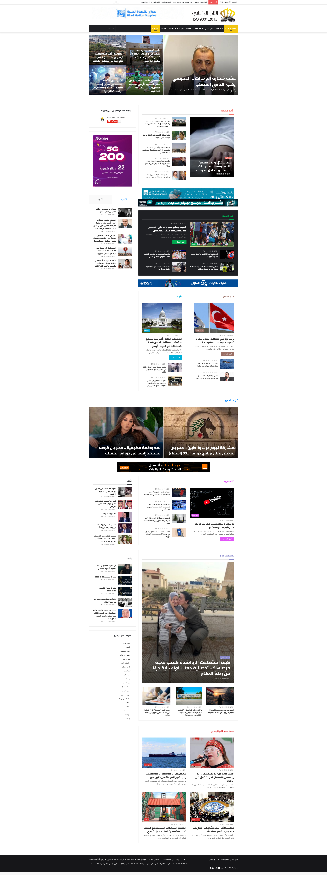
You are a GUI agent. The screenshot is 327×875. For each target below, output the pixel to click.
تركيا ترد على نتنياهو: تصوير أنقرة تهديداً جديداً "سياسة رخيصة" (215, 341)
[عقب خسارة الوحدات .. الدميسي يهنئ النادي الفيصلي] (201, 65)
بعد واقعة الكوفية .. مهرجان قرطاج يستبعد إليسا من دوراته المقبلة (129, 450)
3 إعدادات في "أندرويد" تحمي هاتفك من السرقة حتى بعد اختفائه (157, 493)
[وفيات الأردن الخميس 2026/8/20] (125, 591)
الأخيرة (124, 199)
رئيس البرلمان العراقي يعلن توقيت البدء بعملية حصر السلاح (206, 377)
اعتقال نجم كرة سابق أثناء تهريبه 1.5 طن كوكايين (157, 268)
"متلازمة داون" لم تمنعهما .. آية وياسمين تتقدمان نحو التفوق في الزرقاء (214, 777)
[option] (163, 65)
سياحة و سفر (125, 683)
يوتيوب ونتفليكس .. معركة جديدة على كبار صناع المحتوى (214, 526)
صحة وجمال (126, 687)
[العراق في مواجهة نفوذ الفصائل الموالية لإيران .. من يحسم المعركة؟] (220, 696)
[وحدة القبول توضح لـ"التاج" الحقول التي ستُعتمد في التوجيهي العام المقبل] (156, 696)
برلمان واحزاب (198, 28)
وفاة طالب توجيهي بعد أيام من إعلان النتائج (105, 601)
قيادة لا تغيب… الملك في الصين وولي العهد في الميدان (105, 504)
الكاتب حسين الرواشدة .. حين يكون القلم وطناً (106, 526)
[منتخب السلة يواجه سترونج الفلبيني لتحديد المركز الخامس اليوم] (179, 254)
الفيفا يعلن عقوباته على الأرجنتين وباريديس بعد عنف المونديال (167, 229)
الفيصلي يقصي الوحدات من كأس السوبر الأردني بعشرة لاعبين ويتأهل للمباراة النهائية (144, 86)
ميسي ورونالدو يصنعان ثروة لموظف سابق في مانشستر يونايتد (204, 268)
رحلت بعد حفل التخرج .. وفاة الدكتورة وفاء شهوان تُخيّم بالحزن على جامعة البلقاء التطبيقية (104, 614)
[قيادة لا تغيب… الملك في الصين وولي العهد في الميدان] (125, 504)
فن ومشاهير (126, 695)
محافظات (127, 703)
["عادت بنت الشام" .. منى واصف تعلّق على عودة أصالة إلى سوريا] (179, 175)
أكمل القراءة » (179, 242)
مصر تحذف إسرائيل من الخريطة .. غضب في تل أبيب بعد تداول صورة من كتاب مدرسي (156, 150)
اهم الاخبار (127, 659)
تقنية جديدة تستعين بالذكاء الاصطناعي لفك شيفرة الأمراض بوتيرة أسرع (158, 507)
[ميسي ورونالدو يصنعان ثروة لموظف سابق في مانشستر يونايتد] (227, 267)
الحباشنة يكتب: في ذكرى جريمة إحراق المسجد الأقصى (105, 491)
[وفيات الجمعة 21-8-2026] (125, 580)
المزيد (156, 28)
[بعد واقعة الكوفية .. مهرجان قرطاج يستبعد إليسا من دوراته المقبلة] (126, 432)
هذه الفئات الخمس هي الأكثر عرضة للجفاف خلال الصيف (156, 136)
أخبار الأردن (219, 28)
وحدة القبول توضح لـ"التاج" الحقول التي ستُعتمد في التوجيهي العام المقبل (157, 712)
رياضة (177, 28)
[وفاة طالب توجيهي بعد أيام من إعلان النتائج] (125, 602)
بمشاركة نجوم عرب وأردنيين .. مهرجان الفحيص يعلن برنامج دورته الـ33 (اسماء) (202, 450)
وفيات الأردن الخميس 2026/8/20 (107, 589)
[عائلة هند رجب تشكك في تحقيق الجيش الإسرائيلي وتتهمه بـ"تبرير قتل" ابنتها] (125, 263)
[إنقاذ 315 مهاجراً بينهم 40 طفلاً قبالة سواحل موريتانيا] (227, 364)
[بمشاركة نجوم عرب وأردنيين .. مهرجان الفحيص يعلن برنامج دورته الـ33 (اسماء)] (201, 432)
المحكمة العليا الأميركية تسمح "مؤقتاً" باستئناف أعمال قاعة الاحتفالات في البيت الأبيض (164, 342)
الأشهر (100, 199)
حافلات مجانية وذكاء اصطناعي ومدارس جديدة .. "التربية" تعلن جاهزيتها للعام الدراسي (145, 55)
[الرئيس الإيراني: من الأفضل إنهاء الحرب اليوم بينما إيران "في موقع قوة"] (179, 161)
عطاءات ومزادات (167, 28)
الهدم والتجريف (109, 513)
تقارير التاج (125, 864)
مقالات (128, 707)
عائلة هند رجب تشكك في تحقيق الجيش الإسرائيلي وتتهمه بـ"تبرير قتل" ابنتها (105, 263)
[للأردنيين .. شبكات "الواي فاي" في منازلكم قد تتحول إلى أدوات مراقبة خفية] (179, 518)
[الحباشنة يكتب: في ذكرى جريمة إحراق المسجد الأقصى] (125, 492)
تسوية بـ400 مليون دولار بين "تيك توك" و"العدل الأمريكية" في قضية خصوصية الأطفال (156, 124)
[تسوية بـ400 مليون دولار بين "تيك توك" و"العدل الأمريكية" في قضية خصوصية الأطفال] (179, 121)
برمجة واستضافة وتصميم (229, 868)
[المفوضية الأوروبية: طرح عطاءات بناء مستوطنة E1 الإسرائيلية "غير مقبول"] (125, 251)
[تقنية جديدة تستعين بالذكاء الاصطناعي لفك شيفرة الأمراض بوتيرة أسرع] (179, 505)
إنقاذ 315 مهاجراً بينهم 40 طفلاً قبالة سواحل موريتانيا (207, 365)
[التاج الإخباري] (214, 14)
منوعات (128, 714)
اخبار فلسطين (125, 651)
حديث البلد (127, 675)
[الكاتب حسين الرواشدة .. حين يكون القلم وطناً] (125, 528)
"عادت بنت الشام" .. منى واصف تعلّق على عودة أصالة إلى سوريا (158, 176)
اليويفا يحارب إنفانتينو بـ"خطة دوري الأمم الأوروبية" (204, 255)
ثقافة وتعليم (126, 667)
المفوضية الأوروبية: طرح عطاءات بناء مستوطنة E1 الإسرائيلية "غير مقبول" (106, 250)
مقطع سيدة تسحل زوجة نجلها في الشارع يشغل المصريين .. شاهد (154, 369)
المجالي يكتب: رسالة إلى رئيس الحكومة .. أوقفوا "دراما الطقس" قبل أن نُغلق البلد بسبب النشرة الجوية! (104, 224)
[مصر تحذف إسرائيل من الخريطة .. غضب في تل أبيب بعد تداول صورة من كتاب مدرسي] (179, 148)
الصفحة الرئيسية (231, 28)
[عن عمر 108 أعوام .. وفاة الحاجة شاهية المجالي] (125, 569)
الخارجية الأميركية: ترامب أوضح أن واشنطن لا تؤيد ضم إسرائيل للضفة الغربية (108, 57)
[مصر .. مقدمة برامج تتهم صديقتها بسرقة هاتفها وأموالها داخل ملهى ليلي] (175, 381)
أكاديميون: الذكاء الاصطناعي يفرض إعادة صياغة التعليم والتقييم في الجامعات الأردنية (107, 86)
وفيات (128, 718)
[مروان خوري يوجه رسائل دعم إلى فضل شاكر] (125, 212)
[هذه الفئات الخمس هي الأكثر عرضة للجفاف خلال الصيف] (179, 135)
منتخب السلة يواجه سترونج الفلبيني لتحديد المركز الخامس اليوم (156, 255)
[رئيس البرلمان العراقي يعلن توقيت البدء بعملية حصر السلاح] (227, 376)
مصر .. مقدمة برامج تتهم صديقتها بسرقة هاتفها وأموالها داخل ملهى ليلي (156, 383)
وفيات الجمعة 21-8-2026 (105, 577)
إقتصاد (128, 647)
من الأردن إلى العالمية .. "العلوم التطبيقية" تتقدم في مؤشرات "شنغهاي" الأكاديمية (190, 712)
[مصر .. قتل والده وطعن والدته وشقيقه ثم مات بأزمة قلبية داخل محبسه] (212, 147)
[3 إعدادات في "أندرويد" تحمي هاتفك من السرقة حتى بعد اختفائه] (179, 492)
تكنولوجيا (127, 671)
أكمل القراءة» (227, 354)
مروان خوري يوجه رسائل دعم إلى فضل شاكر (106, 210)
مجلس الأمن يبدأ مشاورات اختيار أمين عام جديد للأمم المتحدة (213, 830)
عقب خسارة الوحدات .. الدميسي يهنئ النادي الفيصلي (204, 81)
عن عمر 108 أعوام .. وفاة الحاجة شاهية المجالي (105, 567)
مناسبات (127, 711)
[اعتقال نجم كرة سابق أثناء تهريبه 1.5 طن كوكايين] (179, 267)
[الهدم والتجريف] (125, 517)
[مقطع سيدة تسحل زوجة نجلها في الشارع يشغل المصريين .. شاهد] (175, 367)
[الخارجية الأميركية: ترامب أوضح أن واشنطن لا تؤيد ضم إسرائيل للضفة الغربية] (107, 50)
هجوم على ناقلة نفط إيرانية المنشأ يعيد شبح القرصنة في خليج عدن (166, 775)
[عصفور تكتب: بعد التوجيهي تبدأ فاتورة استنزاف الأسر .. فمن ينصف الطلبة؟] (125, 539)
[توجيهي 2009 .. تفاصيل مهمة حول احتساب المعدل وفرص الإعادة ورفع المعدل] (125, 238)
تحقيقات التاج (186, 28)
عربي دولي (209, 28)
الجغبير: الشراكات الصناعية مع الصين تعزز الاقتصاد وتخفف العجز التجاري (165, 830)
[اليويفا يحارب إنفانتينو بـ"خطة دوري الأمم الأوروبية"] (227, 254)
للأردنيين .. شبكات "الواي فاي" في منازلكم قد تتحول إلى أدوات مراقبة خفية (157, 520)
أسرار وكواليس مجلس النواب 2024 (107, 864)
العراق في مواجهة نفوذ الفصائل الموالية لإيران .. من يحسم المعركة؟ (220, 711)
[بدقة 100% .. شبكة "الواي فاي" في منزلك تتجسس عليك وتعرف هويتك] (179, 532)
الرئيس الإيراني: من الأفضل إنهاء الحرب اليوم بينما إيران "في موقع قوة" (157, 164)
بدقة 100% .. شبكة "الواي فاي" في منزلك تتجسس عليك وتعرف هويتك (157, 534)
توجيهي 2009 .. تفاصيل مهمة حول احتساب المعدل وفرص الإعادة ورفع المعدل (104, 238)
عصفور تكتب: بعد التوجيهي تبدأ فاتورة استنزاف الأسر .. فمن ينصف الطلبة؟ (105, 538)
